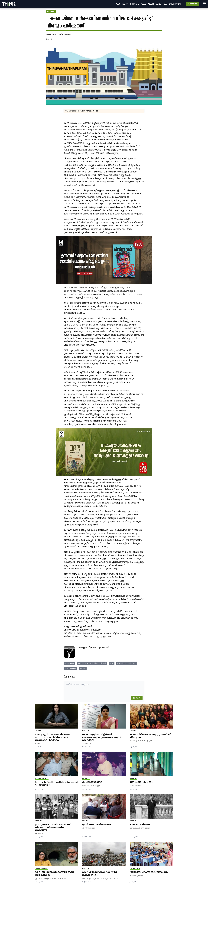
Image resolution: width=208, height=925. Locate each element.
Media (165, 3)
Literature (134, 3)
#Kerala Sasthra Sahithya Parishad (92, 663)
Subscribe (192, 4)
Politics (125, 3)
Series (158, 3)
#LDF (112, 663)
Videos (143, 3)
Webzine (151, 3)
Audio (118, 3)
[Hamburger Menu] (203, 3)
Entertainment (175, 3)
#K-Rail (83, 668)
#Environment (70, 668)
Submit (136, 698)
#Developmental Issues (126, 663)
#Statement (69, 663)
